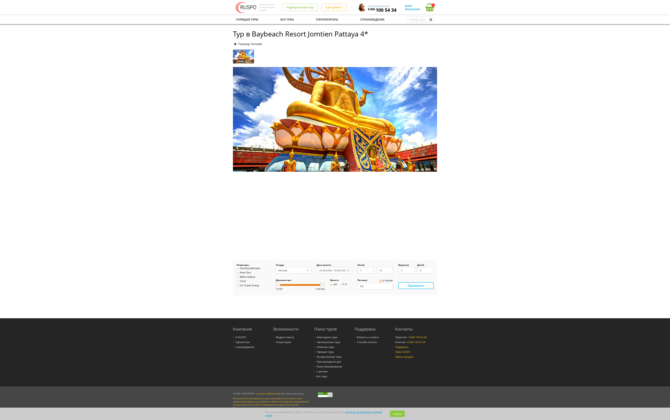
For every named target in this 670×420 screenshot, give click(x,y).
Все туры (322, 376)
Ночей (361, 265)
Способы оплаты (367, 342)
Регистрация (412, 8)
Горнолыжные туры (328, 342)
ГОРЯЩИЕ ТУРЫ (247, 19)
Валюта (334, 280)
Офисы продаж (404, 356)
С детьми (322, 371)
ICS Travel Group (249, 285)
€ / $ (345, 284)
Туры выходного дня (329, 361)
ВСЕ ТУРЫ (287, 19)
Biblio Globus (247, 277)
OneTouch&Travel (250, 268)
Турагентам (242, 342)
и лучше (388, 280)
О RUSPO (240, 337)
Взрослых (403, 265)
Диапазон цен (283, 280)
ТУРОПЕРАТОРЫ (327, 19)
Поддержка (401, 347)
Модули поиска (285, 337)
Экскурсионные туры (329, 356)
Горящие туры (325, 352)
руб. (335, 284)
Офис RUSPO (402, 352)
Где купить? (334, 7)
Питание (362, 280)
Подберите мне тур (300, 7)
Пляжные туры (325, 347)
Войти (408, 5)
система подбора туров (268, 393)
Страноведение (244, 347)
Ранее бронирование (329, 366)
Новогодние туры (327, 337)
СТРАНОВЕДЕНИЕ (372, 19)
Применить (416, 286)
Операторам (283, 342)
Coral (243, 281)
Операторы (242, 265)
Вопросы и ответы (368, 337)
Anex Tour (245, 272)
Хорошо (397, 413)
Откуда (280, 265)
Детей (420, 265)
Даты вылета (324, 265)
